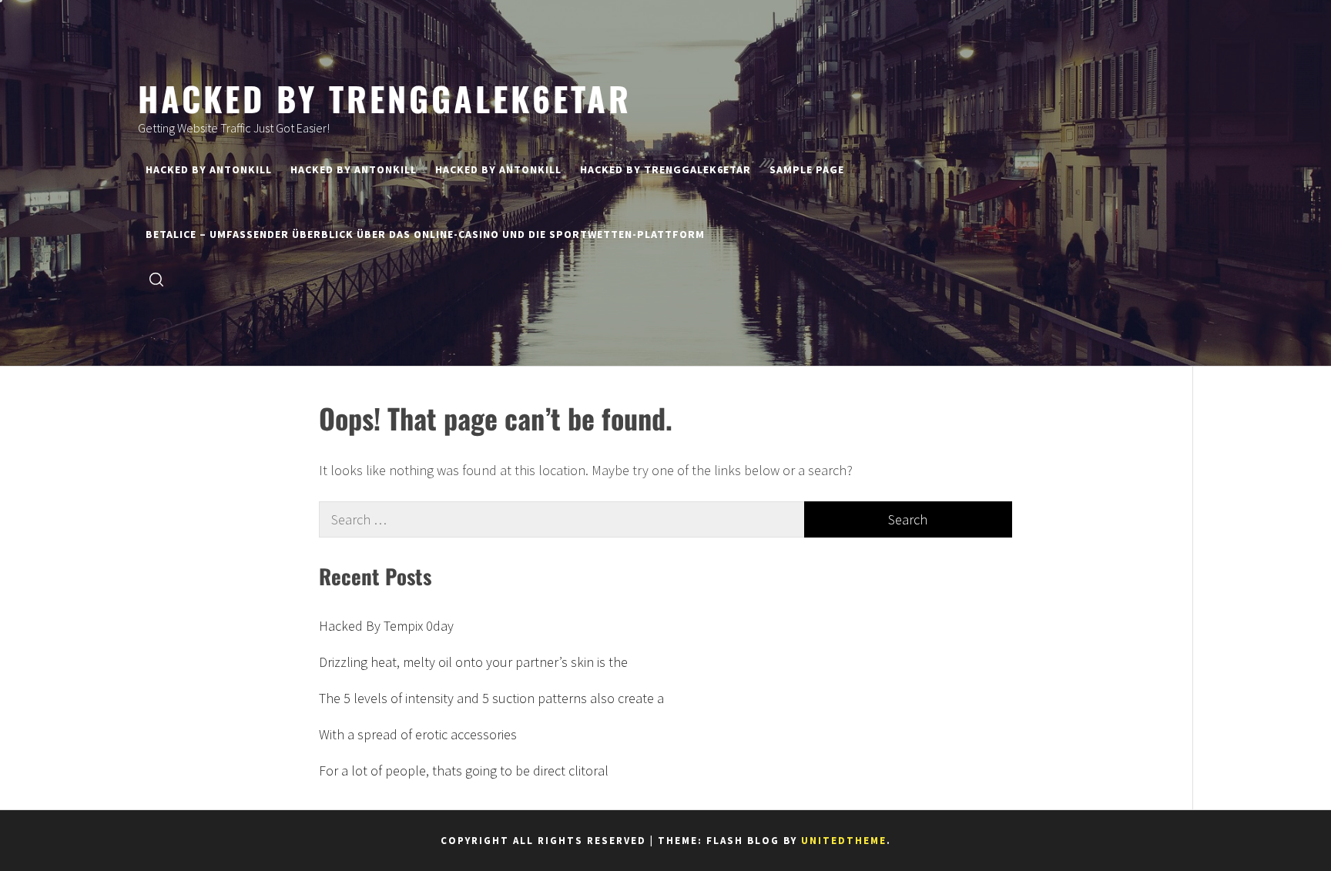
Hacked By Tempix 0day (386, 626)
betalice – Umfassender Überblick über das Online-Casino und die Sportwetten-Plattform (425, 234)
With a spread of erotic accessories (418, 734)
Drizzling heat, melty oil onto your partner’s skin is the (473, 662)
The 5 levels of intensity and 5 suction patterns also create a (491, 698)
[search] (156, 278)
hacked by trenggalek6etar (385, 97)
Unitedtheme (844, 840)
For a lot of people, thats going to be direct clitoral (464, 770)
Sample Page (806, 169)
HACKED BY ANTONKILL (209, 169)
